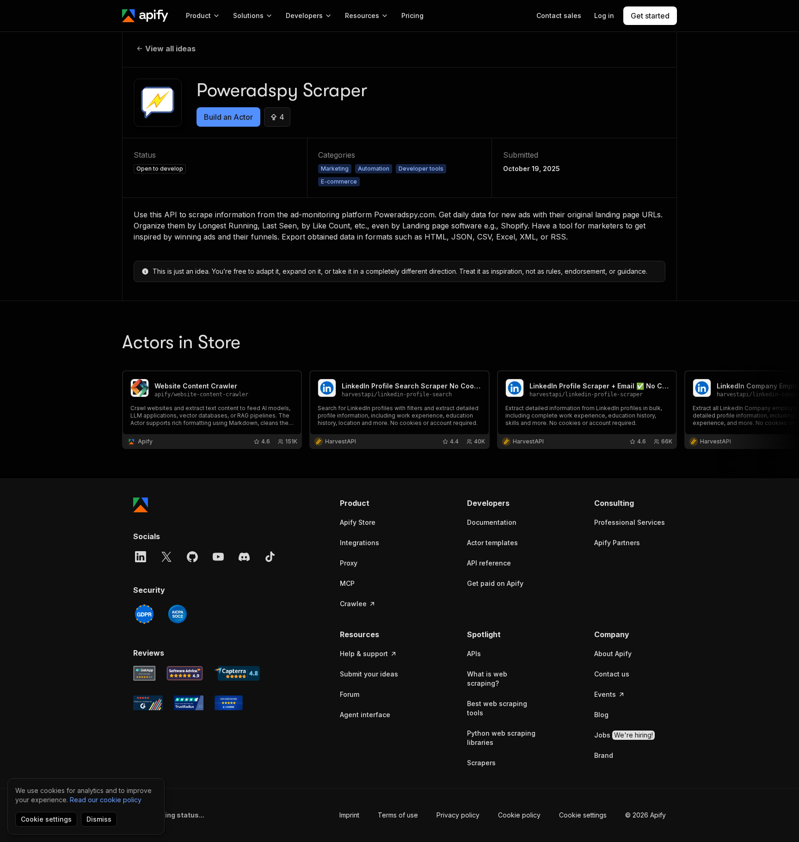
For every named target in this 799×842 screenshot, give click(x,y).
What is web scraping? (487, 678)
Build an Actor (228, 117)
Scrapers (481, 763)
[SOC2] (177, 614)
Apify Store (357, 522)
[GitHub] (192, 556)
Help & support (364, 654)
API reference (489, 563)
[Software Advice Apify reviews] (184, 673)
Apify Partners (617, 543)
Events (605, 694)
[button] (376, 503)
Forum (349, 694)
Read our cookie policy (105, 800)
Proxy (348, 563)
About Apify (613, 654)
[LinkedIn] (140, 556)
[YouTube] (218, 556)
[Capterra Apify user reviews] (237, 673)
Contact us (611, 674)
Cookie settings (583, 815)
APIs (474, 654)
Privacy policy (457, 815)
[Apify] (145, 15)
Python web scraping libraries (501, 737)
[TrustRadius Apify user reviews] (188, 702)
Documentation (491, 522)
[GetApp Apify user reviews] (144, 673)
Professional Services (629, 522)
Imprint (349, 815)
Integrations (359, 543)
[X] (166, 556)
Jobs (623, 735)
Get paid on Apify (495, 583)
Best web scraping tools (497, 708)
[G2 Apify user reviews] (148, 702)
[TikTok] (270, 556)
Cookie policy (519, 815)
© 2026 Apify (645, 815)
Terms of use (398, 815)
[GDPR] (144, 614)
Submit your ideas (369, 674)
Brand (603, 755)
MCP (347, 583)
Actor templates (492, 543)
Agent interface (365, 715)
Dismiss (98, 819)
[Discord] (244, 556)
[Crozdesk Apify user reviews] (229, 702)
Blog (601, 715)
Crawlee (353, 604)
